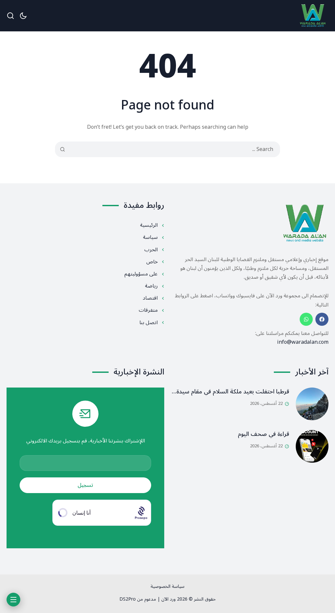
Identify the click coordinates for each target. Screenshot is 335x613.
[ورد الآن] (312, 15)
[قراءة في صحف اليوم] (312, 446)
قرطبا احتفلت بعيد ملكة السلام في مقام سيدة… (230, 391)
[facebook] (321, 319)
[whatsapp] (306, 319)
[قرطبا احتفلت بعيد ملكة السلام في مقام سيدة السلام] (312, 404)
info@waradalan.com (302, 342)
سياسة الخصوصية (167, 586)
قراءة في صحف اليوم (263, 434)
